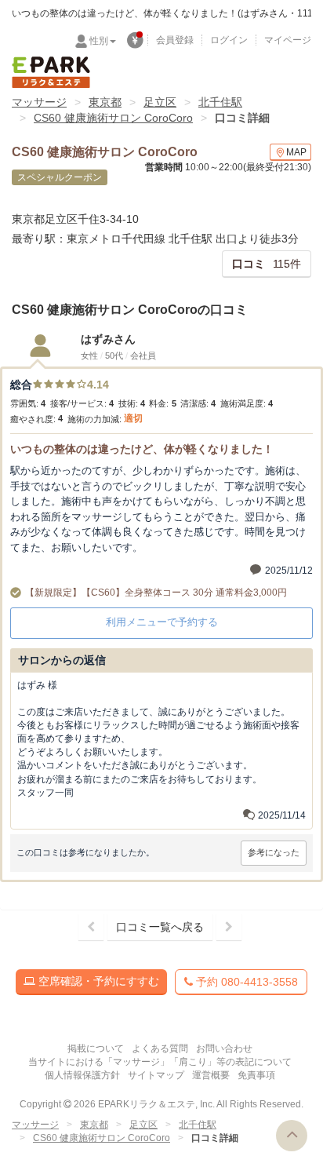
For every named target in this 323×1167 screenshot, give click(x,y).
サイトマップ (156, 1075)
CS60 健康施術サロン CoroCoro (113, 117)
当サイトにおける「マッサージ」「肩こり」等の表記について (160, 1061)
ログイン (229, 40)
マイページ (287, 40)
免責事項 (256, 1075)
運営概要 (211, 1075)
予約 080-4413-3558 (245, 982)
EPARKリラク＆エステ (51, 72)
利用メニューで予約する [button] (162, 622)
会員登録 (175, 40)
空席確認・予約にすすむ (97, 981)
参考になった (273, 852)
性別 (98, 40)
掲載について (95, 1048)
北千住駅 (220, 102)
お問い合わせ (224, 1048)
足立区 (159, 102)
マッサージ (39, 102)
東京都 (105, 102)
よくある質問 (160, 1048)
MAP (296, 152)
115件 (266, 263)
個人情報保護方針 (82, 1075)
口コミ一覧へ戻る (160, 927)
